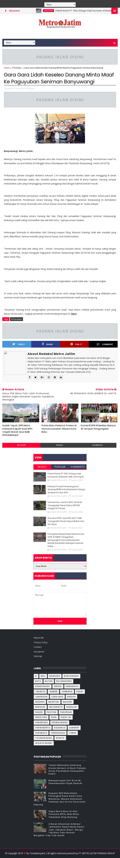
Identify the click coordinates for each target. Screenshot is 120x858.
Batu (38, 681)
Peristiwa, (30, 88)
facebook (97, 445)
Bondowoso (42, 686)
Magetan (53, 701)
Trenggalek (58, 732)
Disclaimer (39, 651)
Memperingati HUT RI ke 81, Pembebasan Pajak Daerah (65, 782)
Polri (54, 717)
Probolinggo (60, 722)
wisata (60, 738)
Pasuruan (66, 712)
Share (49, 344)
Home (7, 67)
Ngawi (39, 712)
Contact (38, 646)
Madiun (71, 696)
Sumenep (74, 727)
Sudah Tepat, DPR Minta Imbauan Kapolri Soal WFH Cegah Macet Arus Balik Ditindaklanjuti (17, 430)
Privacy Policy (41, 642)
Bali (43, 676)
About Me (39, 637)
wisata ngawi (43, 743)
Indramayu (72, 686)
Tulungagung (43, 738)
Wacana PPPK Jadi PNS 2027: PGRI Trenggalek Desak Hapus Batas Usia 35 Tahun (66, 521)
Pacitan (51, 712)
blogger (21, 445)
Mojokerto (56, 707)
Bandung (54, 676)
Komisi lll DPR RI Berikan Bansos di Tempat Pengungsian (98, 427)
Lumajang (57, 696)
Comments (77, 466)
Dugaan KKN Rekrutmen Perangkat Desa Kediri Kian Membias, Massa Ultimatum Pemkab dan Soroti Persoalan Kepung (59, 799)
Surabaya (41, 732)
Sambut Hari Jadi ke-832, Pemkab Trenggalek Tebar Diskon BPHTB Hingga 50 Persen (65, 505)
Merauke (40, 707)
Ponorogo (41, 722)
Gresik (58, 686)
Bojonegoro (64, 681)
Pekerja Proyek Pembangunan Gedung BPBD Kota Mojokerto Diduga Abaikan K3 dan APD (66, 489)
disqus (59, 445)
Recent (42, 466)
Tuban (72, 732)
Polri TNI (66, 717)
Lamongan (40, 11)
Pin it (78, 344)
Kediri (79, 691)
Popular (60, 466)
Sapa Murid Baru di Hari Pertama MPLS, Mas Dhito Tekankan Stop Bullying (64, 814)
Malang (67, 701)
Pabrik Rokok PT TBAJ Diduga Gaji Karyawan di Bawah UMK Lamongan (66, 475)
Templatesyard (37, 853)
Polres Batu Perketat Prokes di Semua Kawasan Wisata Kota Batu (59, 428)
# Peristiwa (16, 319)
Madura (40, 701)
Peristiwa (16, 67)
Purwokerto (42, 727)
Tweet (21, 344)
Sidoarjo (59, 727)
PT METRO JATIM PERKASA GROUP (96, 853)
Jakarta (40, 691)
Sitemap (38, 656)
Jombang (67, 691)
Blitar (48, 681)
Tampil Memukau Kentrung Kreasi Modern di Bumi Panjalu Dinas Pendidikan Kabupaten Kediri (67, 769)
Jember (53, 691)
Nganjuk (71, 707)
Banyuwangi (71, 676)
